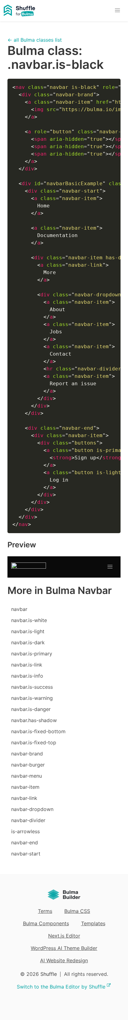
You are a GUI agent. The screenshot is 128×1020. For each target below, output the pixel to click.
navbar (19, 609)
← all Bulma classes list (34, 40)
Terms (45, 911)
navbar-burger (28, 765)
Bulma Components (46, 923)
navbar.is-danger (31, 709)
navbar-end (24, 842)
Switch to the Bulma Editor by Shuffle (61, 987)
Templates (93, 923)
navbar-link (24, 798)
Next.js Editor (64, 936)
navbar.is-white (29, 620)
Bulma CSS (77, 911)
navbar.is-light (27, 631)
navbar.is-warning (32, 698)
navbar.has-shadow (34, 720)
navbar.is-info (27, 676)
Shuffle (48, 974)
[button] (117, 10)
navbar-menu (26, 776)
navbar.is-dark (28, 642)
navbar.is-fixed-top (33, 742)
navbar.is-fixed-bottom (38, 731)
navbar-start (25, 854)
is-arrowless (25, 831)
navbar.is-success (32, 687)
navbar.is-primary (31, 653)
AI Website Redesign (64, 960)
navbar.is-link (26, 665)
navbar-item (25, 787)
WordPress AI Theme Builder (64, 948)
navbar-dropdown (32, 809)
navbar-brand (27, 753)
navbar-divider (28, 820)
